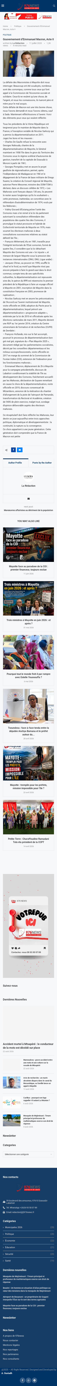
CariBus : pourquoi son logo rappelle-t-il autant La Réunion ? (36, 1099)
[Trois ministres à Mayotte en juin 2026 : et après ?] (28, 598)
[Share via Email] (20, 449)
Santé (29, 1260)
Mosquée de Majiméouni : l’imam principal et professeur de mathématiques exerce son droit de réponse (38, 1120)
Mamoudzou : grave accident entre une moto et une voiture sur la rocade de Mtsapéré (37, 1062)
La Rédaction (18, 43)
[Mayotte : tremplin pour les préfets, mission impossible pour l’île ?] (28, 763)
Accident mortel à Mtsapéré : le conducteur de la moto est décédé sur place (28, 1045)
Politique (17, 26)
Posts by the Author (42, 462)
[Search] (54, 6)
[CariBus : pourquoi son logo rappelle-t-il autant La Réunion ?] (11, 1102)
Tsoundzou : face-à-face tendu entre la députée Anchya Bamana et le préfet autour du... (28, 731)
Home (5, 26)
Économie (29, 1240)
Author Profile (15, 462)
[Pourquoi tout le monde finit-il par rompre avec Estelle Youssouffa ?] (28, 652)
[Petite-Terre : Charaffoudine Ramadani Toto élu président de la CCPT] (28, 817)
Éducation (29, 1247)
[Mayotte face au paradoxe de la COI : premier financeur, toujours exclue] (28, 544)
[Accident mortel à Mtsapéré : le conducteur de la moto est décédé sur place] (28, 1023)
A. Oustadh (6, 1373)
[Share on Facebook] (13, 449)
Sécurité (29, 1254)
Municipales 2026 (29, 1227)
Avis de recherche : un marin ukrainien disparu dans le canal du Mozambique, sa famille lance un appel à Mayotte (37, 1082)
